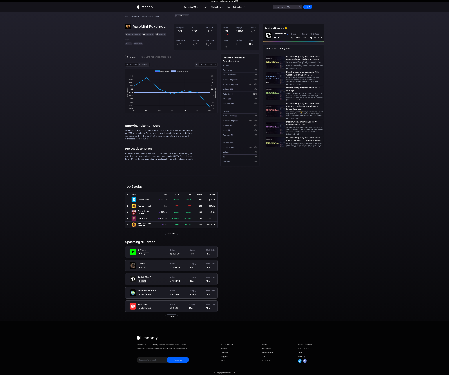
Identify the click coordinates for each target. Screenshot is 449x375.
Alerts (264, 344)
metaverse (138, 44)
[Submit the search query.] (300, 7)
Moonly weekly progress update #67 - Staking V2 (303, 89)
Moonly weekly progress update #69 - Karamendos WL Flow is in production (303, 58)
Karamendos (280, 33)
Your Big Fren (144, 304)
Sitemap (301, 356)
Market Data (267, 352)
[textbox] (160, 159)
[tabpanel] (171, 90)
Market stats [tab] (132, 64)
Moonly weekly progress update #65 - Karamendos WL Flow (303, 123)
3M (206, 64)
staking (129, 44)
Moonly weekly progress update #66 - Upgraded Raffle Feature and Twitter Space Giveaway (303, 106)
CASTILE (141, 263)
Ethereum (135, 16)
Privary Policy (303, 348)
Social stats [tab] (143, 64)
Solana (224, 348)
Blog (228, 7)
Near (223, 360)
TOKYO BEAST (144, 277)
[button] (149, 27)
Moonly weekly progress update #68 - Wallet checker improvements (303, 73)
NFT (126, 16)
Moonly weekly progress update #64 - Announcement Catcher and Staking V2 (303, 139)
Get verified (237, 7)
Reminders (266, 348)
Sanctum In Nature (147, 290)
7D (197, 64)
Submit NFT (267, 360)
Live (263, 356)
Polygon (224, 356)
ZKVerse (142, 250)
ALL (211, 64)
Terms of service (305, 344)
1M (201, 64)
